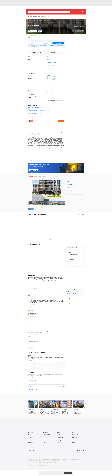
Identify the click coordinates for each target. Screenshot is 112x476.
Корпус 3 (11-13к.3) (41, 35)
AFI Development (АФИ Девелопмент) (53, 76)
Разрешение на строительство (35, 113)
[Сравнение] (73, 31)
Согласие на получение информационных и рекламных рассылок (57, 457)
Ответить (31, 306)
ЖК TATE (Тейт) (31, 409)
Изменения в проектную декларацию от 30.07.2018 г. (38, 110)
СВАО (42, 16)
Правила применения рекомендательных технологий (36, 457)
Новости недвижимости (75, 434)
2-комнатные (45, 440)
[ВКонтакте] (29, 209)
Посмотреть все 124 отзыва (60, 288)
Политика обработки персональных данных (47, 456)
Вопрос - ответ (46, 20)
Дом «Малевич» (42, 409)
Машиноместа (30, 442)
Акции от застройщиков (32, 439)
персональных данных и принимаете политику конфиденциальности (52, 45)
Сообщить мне (58, 43)
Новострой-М (30, 16)
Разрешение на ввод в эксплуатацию (35, 107)
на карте (48, 68)
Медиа (57, 7)
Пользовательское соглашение (33, 456)
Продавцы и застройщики (32, 443)
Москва (39, 16)
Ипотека (54, 7)
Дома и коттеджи (49, 7)
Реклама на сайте (40, 450)
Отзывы (41, 20)
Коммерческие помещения (32, 440)
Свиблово (48, 59)
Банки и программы (60, 443)
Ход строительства (35, 20)
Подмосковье (30, 437)
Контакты (34, 450)
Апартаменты (45, 443)
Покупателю (74, 439)
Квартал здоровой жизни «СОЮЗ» (55, 410)
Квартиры (44, 7)
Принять (67, 472)
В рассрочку (59, 442)
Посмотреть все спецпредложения (56, 239)
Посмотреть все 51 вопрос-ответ (33, 389)
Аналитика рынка (74, 437)
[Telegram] (32, 209)
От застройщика (59, 440)
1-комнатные (45, 439)
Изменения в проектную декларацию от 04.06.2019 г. (38, 108)
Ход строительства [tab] (42, 176)
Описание (29, 20)
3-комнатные (45, 442)
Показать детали (34, 53)
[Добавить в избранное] (75, 31)
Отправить (30, 347)
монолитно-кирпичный (50, 82)
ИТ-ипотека (59, 439)
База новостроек (35, 16)
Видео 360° (75, 442)
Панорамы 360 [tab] (36, 176)
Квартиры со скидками (46, 434)
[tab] (32, 398)
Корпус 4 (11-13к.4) (48, 35)
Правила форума (61, 347)
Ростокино (49, 65)
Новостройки (40, 7)
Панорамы (73, 443)
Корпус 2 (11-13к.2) (34, 35)
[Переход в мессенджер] (83, 450)
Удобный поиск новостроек (33, 11)
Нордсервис (49, 75)
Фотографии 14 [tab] (30, 176)
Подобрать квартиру (33, 170)
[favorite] (77, 7)
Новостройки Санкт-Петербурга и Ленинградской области (37, 465)
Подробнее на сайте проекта (34, 160)
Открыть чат (61, 120)
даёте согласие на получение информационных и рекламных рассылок (38, 46)
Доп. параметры (74, 11)
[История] (75, 7)
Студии (44, 437)
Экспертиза (73, 440)
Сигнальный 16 (76, 409)
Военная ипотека (60, 437)
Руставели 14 (64, 409)
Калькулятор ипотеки (62, 434)
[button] (64, 181)
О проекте (29, 450)
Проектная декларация (33, 111)
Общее (29, 35)
